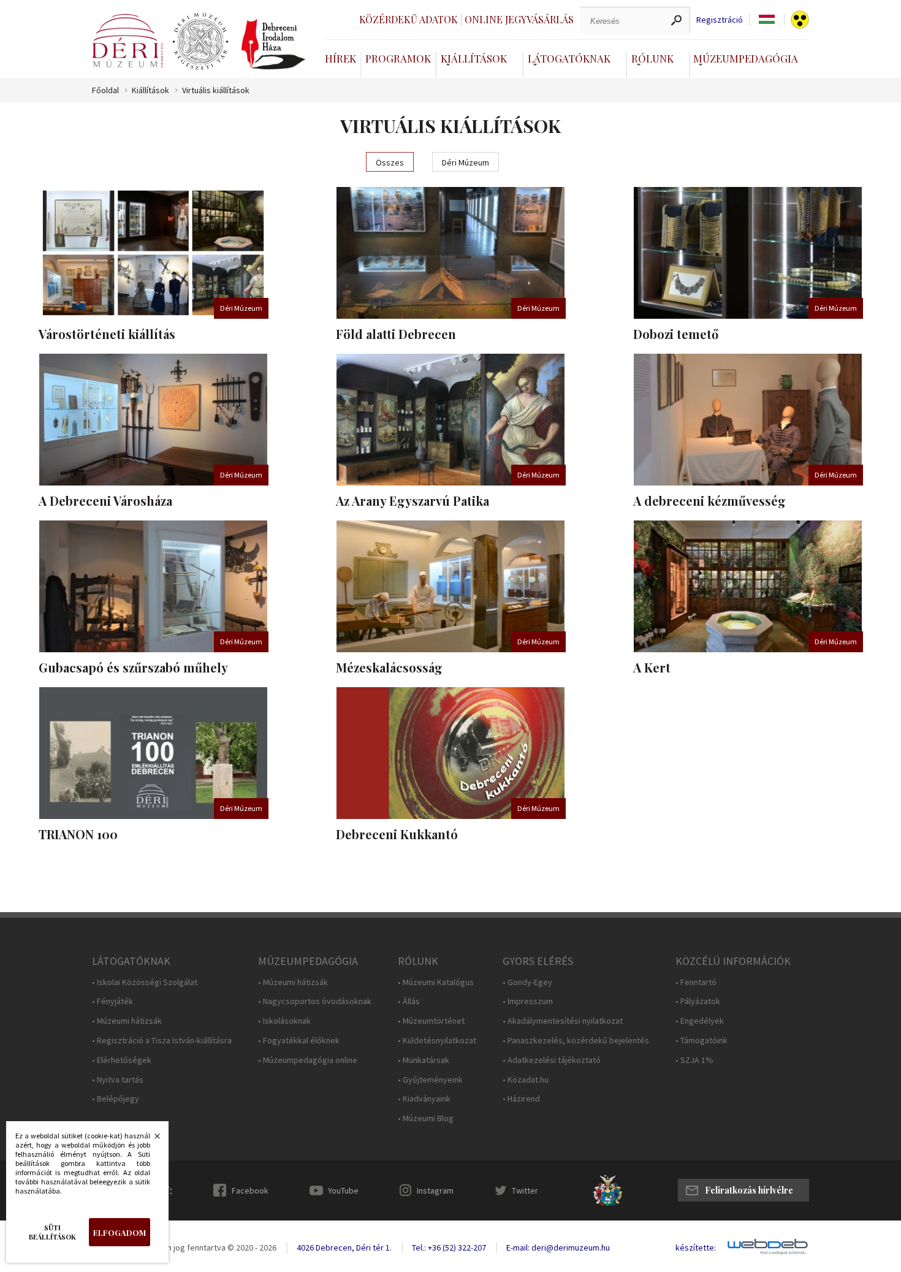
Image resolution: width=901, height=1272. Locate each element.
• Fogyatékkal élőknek (299, 1040)
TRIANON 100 (78, 834)
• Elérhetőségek (121, 1060)
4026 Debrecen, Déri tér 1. (344, 1247)
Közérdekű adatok (408, 19)
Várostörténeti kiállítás (107, 334)
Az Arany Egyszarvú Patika (412, 500)
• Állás (409, 1001)
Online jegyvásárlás (519, 19)
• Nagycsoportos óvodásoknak (314, 1001)
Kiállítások (474, 58)
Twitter (525, 1190)
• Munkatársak (423, 1060)
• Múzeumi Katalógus (436, 982)
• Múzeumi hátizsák (127, 1021)
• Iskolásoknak (284, 1021)
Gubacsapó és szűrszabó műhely (133, 667)
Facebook (250, 1190)
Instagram (435, 1190)
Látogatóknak (569, 58)
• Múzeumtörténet (431, 1021)
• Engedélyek (699, 1021)
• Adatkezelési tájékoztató (552, 1060)
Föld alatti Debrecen (396, 334)
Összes (390, 162)
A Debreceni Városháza (105, 500)
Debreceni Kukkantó (397, 834)
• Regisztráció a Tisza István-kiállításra (162, 1040)
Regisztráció (719, 20)
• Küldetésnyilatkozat (437, 1040)
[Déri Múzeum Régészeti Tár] (200, 41)
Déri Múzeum (465, 162)
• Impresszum (528, 1001)
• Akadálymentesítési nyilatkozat (563, 1021)
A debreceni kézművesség (709, 500)
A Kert (652, 667)
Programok (398, 58)
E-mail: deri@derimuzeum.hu (558, 1247)
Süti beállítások (52, 1232)
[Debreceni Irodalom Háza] (273, 44)
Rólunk (652, 58)
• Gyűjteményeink (430, 1080)
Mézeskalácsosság (389, 667)
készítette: (695, 1248)
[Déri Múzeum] (127, 40)
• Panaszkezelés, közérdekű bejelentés (576, 1040)
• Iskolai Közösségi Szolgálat (144, 982)
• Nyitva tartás (117, 1080)
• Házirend (521, 1099)
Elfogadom (119, 1232)
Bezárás (151, 1139)
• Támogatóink (701, 1040)
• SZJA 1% (694, 1060)
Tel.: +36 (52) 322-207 (449, 1247)
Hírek (340, 58)
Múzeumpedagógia (745, 58)
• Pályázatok (697, 1001)
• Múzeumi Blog (426, 1118)
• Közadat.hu (526, 1080)
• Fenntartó (696, 982)
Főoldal (105, 90)
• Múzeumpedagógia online (307, 1060)
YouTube (343, 1190)
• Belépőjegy (115, 1099)
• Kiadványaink (424, 1099)
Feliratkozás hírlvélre (749, 1190)
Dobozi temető (675, 334)
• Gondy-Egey (527, 982)
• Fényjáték (112, 1001)
